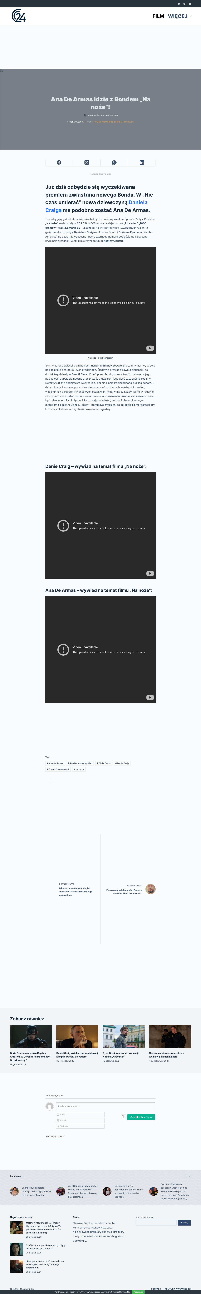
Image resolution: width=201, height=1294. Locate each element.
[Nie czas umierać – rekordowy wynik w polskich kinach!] (170, 1036)
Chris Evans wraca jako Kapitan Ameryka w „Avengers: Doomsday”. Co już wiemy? (30, 1057)
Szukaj (184, 1222)
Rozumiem (138, 1292)
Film (158, 16)
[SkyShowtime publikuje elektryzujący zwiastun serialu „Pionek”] (16, 1249)
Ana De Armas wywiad (80, 763)
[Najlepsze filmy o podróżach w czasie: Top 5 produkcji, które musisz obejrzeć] (107, 1191)
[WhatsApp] (114, 162)
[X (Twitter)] (86, 162)
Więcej (178, 16)
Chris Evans (103, 763)
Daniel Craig (122, 763)
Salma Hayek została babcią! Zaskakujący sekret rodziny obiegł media (36, 1191)
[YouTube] (190, 4)
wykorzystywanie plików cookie (116, 1292)
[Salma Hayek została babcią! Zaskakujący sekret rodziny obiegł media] (14, 1191)
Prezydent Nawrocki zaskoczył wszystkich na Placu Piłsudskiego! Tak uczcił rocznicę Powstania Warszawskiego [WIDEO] (175, 1191)
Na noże (79, 769)
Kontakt (156, 1289)
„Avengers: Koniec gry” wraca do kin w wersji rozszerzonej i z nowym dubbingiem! (45, 1264)
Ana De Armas (55, 763)
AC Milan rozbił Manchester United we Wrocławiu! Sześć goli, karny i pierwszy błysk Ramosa (83, 1191)
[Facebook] (179, 4)
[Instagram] (184, 4)
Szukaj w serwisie (145, 1217)
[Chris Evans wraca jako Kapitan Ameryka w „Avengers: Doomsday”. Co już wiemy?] (31, 1036)
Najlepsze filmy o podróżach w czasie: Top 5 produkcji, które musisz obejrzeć (128, 1191)
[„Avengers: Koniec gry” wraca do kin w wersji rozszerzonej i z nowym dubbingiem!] (16, 1266)
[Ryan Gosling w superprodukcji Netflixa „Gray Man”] (124, 1036)
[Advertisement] (100, 47)
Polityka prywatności (178, 1289)
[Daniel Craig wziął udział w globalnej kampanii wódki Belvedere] (77, 1036)
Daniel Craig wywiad (58, 769)
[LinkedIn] (142, 162)
